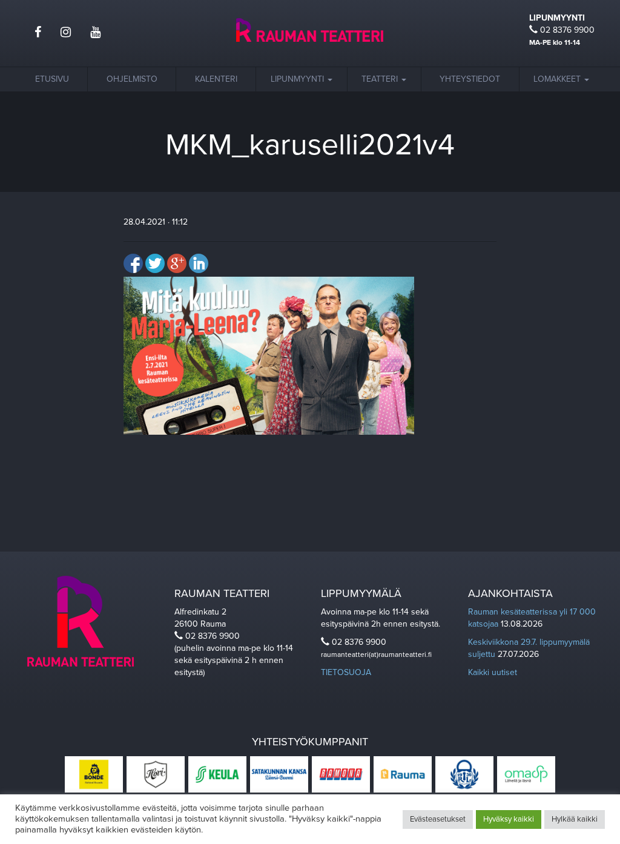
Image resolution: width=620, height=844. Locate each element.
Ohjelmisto (132, 79)
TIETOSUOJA (346, 672)
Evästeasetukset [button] (438, 819)
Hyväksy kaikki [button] (508, 819)
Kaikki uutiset (492, 672)
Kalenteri (216, 79)
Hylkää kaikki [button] (575, 819)
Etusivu (52, 79)
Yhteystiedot (470, 79)
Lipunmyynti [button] (298, 79)
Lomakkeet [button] (558, 79)
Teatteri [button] (380, 79)
